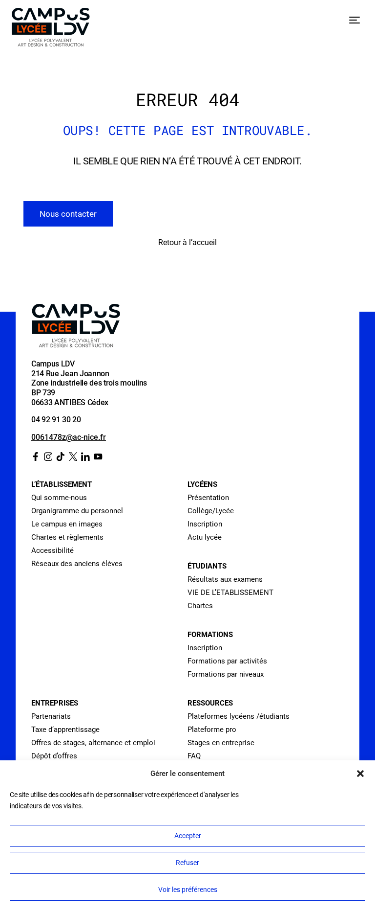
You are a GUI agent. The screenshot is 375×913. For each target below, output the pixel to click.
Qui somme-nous (59, 497)
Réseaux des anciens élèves (77, 563)
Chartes (200, 605)
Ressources (210, 703)
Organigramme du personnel (77, 510)
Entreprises (54, 703)
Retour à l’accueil (187, 242)
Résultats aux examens (225, 579)
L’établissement (61, 484)
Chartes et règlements (67, 537)
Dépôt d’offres (54, 756)
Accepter (187, 836)
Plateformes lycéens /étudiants (239, 716)
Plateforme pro (212, 729)
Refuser (187, 863)
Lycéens (202, 484)
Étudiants (207, 566)
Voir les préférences (187, 889)
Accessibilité (52, 550)
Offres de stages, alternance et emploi (93, 742)
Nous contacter (68, 214)
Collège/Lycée (211, 510)
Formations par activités (227, 661)
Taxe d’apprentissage (65, 729)
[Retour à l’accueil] (51, 29)
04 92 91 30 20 (56, 419)
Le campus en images (67, 524)
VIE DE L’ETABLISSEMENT (230, 592)
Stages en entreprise (221, 742)
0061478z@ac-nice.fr (68, 437)
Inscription (205, 524)
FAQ (194, 756)
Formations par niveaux (226, 674)
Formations (210, 634)
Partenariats (51, 716)
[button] (360, 773)
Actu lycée (205, 537)
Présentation (208, 497)
